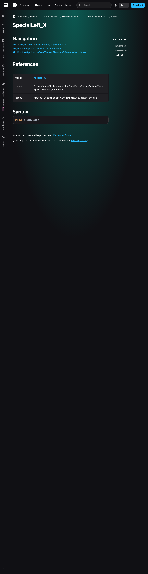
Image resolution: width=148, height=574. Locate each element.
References (121, 50)
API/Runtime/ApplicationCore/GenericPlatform (37, 48)
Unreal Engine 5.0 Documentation (73, 16)
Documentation (35, 16)
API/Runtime (26, 44)
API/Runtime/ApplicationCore (51, 44)
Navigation (120, 46)
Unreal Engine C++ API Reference (97, 16)
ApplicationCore (42, 78)
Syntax (119, 55)
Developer (22, 16)
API (14, 44)
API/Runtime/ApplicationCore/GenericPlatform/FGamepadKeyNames (49, 52)
